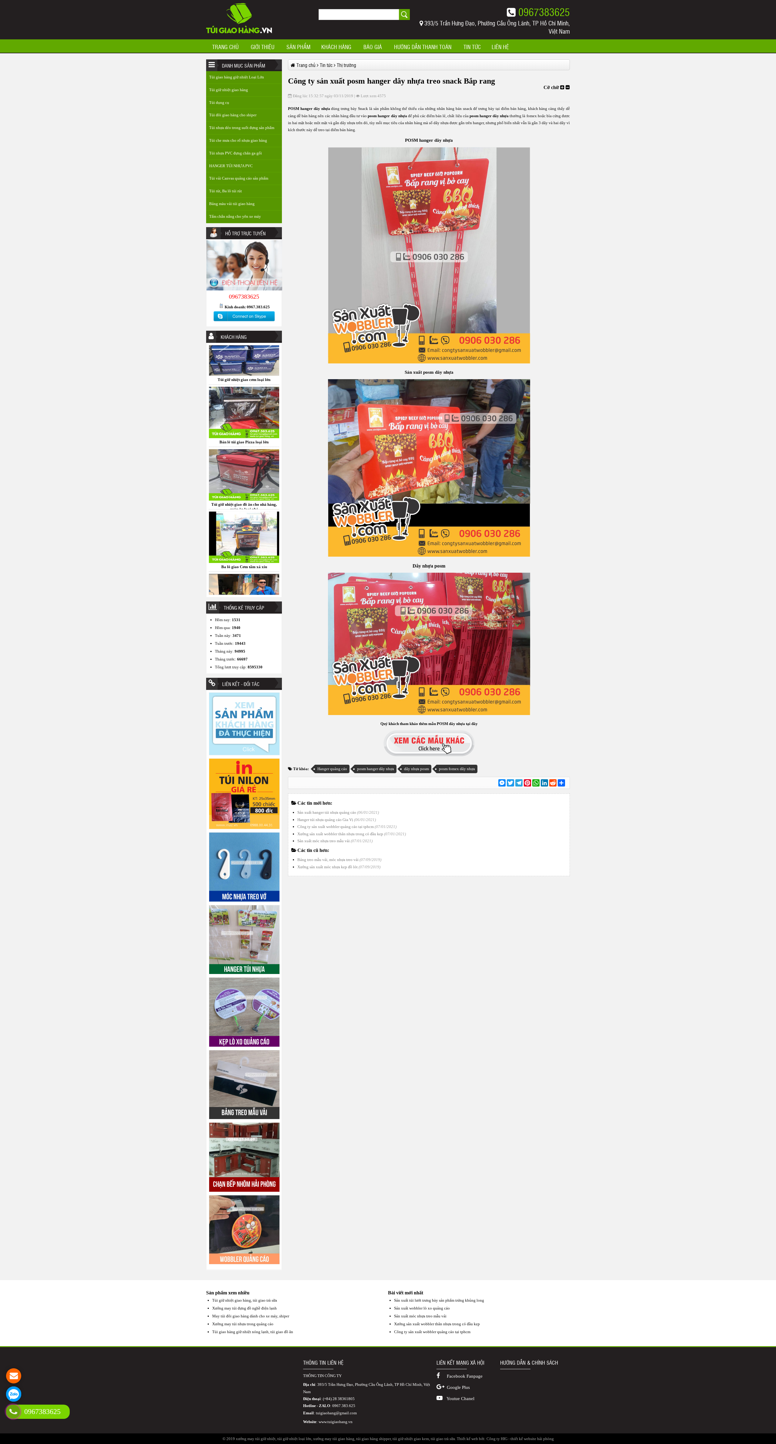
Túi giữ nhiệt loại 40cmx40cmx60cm (244, 559)
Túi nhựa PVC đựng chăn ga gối (235, 153)
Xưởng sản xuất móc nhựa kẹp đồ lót (327, 867)
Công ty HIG (497, 1438)
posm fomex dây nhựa (457, 769)
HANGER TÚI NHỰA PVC (231, 166)
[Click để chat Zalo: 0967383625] (13, 1394)
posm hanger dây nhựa (375, 769)
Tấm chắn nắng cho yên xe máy (235, 216)
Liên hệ (500, 47)
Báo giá (372, 47)
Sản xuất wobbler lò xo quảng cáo (422, 1308)
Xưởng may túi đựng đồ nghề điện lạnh (244, 1308)
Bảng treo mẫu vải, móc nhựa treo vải (328, 859)
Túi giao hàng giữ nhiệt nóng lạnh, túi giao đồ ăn (252, 1332)
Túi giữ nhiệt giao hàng (228, 90)
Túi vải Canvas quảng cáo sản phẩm (238, 178)
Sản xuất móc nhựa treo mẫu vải (323, 841)
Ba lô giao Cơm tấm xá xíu (244, 434)
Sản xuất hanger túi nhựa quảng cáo (326, 812)
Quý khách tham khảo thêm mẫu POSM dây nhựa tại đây (429, 723)
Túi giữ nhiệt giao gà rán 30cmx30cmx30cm (244, 499)
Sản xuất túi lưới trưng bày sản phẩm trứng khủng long (439, 1300)
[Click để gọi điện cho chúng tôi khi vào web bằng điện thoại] (13, 1412)
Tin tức (472, 47)
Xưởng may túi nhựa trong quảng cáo (242, 1324)
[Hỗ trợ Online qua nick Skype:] (244, 321)
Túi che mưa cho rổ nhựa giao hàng (238, 140)
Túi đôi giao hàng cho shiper (232, 115)
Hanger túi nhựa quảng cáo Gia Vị (325, 819)
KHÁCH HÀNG (336, 47)
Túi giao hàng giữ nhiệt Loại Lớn (236, 77)
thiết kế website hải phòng (532, 1438)
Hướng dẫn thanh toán (422, 47)
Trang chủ (225, 47)
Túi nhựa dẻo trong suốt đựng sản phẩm (241, 127)
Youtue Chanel (460, 1398)
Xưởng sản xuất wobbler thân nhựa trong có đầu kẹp (340, 834)
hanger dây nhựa (314, 108)
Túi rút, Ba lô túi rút (225, 191)
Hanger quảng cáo (332, 769)
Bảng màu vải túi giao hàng (232, 203)
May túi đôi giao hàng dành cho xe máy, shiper (250, 1316)
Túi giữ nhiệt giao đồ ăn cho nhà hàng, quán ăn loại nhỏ (244, 374)
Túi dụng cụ (219, 102)
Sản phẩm (298, 47)
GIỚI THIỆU (262, 47)
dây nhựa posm (416, 769)
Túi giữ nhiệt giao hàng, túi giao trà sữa (244, 1300)
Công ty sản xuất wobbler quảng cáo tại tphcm (335, 826)
